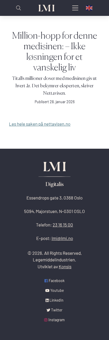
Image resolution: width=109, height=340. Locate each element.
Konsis (65, 266)
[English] (89, 8)
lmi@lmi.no (62, 238)
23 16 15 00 (63, 224)
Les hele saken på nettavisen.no (39, 123)
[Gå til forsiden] (46, 8)
